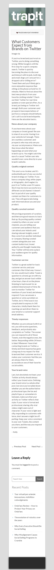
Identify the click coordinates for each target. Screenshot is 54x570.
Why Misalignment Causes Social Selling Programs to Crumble (25, 537)
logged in (27, 464)
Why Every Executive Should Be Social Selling (27, 527)
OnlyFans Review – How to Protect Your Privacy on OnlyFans (26, 509)
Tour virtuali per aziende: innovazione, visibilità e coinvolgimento (25, 497)
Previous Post (19, 446)
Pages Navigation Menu (29, 32)
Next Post (37, 446)
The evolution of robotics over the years (27, 518)
